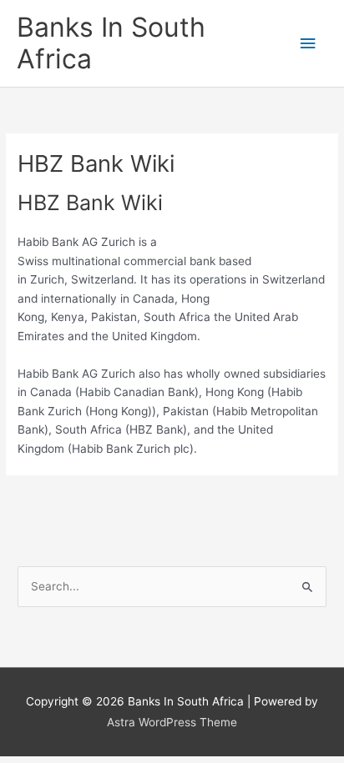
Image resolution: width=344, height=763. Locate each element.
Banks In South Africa (111, 43)
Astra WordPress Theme (172, 722)
